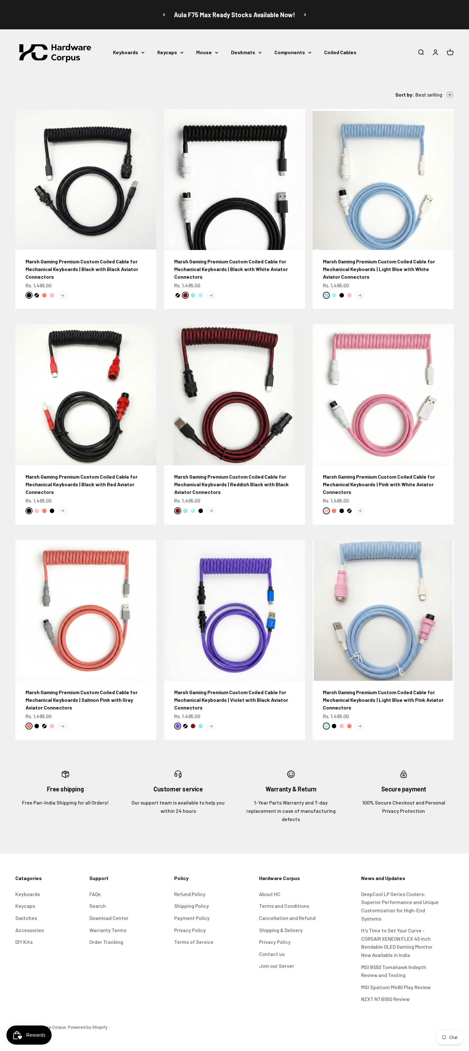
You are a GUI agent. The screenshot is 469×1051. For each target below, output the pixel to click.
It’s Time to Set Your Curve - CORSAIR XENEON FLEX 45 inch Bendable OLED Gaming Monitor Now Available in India (397, 942)
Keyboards (125, 52)
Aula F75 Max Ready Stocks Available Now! (234, 14)
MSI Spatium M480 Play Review (396, 987)
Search (97, 906)
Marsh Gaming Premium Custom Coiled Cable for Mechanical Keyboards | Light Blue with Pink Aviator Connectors (383, 699)
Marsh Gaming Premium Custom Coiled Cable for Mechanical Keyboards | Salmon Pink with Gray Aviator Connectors (82, 699)
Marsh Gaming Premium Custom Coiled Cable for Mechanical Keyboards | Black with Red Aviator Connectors (82, 484)
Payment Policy (192, 918)
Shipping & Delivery (281, 930)
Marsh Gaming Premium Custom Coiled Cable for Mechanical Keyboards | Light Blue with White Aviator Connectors (379, 269)
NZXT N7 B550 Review (385, 999)
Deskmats (243, 52)
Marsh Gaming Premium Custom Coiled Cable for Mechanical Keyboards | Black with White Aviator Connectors (231, 269)
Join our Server (276, 966)
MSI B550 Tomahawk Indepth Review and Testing (393, 971)
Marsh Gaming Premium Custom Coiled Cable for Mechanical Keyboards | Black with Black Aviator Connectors (82, 269)
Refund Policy (189, 894)
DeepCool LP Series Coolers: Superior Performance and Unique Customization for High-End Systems (400, 906)
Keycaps (167, 52)
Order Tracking (106, 942)
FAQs (94, 894)
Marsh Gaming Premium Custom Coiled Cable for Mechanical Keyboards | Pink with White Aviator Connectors (379, 484)
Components (289, 52)
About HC (269, 894)
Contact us (272, 954)
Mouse (204, 52)
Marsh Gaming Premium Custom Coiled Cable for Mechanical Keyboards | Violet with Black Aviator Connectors (231, 699)
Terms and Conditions (284, 906)
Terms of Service (193, 942)
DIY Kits (24, 942)
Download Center (109, 918)
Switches (26, 918)
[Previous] (164, 14)
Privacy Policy (190, 930)
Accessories (29, 930)
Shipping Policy (191, 906)
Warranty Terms (107, 930)
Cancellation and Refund (287, 918)
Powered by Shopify (88, 1027)
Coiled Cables (340, 52)
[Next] (305, 14)
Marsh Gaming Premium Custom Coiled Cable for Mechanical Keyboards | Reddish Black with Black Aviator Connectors (231, 484)
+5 (62, 295)
